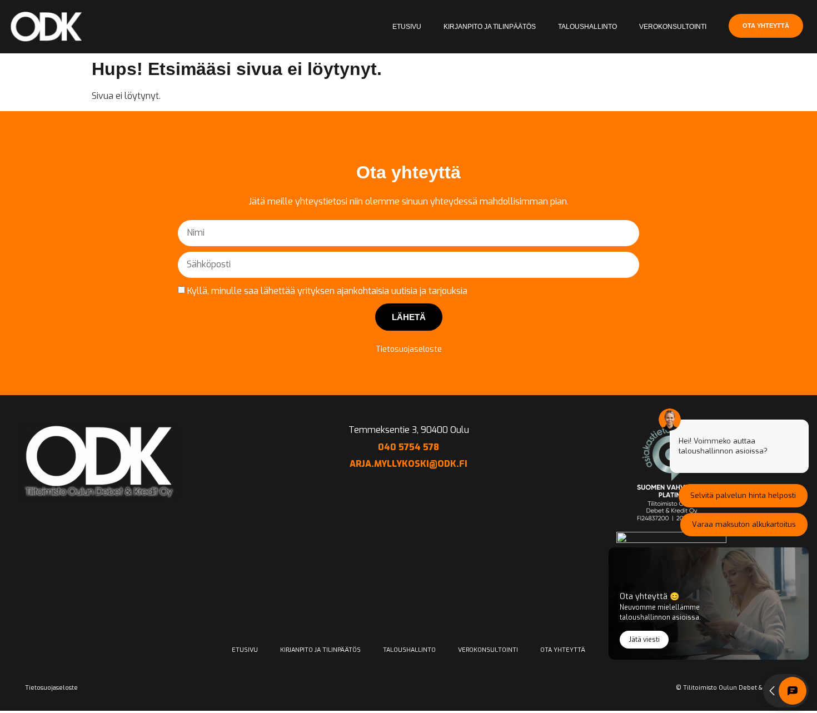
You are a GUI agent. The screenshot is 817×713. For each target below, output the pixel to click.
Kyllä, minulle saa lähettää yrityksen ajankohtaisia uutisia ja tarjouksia (327, 290)
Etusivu (406, 27)
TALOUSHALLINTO (587, 27)
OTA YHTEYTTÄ (562, 650)
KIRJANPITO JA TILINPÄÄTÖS (490, 27)
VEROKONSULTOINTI (672, 27)
